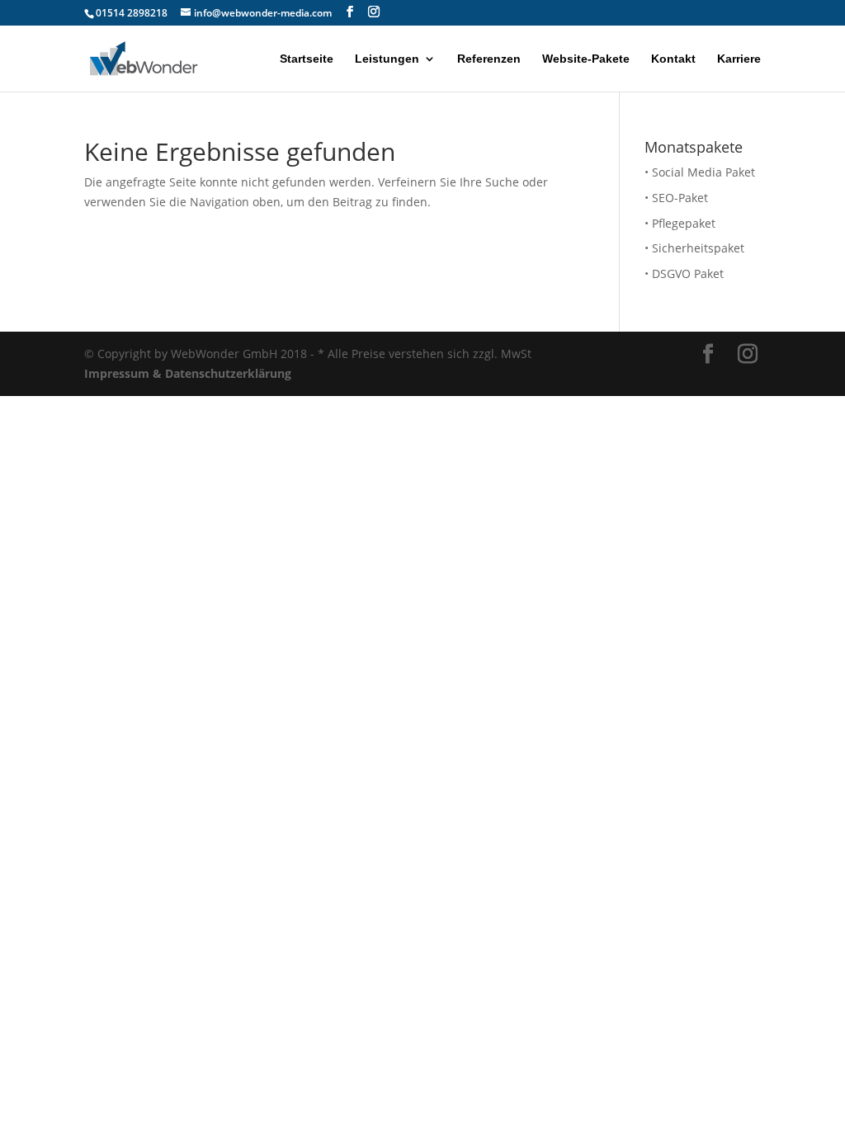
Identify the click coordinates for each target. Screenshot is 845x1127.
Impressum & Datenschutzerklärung (187, 373)
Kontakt (673, 59)
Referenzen (489, 59)
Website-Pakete (586, 59)
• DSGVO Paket (684, 273)
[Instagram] (374, 12)
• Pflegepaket (679, 223)
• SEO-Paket (676, 197)
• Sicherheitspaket (694, 248)
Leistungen (387, 59)
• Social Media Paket (699, 172)
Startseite (306, 59)
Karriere (739, 59)
